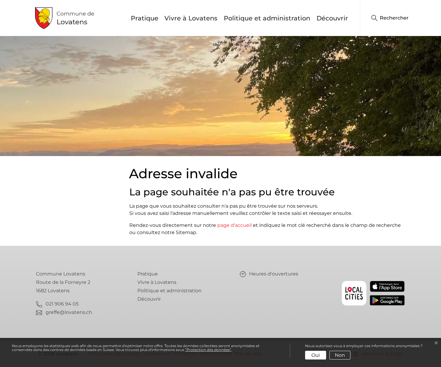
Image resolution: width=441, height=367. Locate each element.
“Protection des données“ (208, 349)
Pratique (144, 18)
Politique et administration (267, 18)
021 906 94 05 (62, 304)
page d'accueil (234, 225)
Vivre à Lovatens (191, 18)
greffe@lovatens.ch (69, 312)
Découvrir (332, 18)
